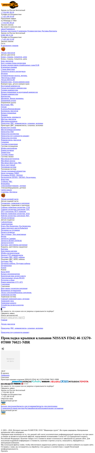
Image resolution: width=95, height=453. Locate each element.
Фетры (3, 236)
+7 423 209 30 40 (7, 16)
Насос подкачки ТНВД (10, 173)
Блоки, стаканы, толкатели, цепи (14, 57)
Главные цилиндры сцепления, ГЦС (15, 209)
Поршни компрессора (9, 94)
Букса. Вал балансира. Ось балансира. (16, 226)
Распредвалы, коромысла (11, 117)
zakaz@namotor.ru (8, 29)
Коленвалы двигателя (9, 111)
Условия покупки (17, 408)
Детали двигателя (8, 324)
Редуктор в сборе (7, 280)
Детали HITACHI (8, 80)
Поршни (4, 115)
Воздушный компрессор (10, 86)
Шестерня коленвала (9, 121)
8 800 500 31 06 (7, 35)
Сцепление (5, 284)
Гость (3, 43)
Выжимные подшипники (11, 290)
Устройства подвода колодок (12, 305)
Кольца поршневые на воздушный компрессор (19, 92)
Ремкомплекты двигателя (11, 140)
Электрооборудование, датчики (13, 186)
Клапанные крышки (9, 67)
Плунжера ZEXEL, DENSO (12, 175)
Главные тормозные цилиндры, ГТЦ (15, 207)
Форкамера (5, 184)
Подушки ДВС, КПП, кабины (13, 257)
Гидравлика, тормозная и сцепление (15, 203)
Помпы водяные (7, 150)
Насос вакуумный (8, 165)
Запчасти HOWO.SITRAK (11, 241)
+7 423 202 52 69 (7, 39)
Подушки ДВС (7, 261)
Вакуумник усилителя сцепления (14, 288)
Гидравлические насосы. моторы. (14, 76)
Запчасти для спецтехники (46, 406)
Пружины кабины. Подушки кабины (15, 263)
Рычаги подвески (8, 232)
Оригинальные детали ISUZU (13, 278)
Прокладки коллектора (10, 134)
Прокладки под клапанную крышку (15, 136)
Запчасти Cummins (8, 238)
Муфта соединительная (10, 253)
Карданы (4, 249)
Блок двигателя (7, 61)
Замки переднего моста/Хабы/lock (14, 228)
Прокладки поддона (9, 138)
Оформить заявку (8, 313)
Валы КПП (5, 272)
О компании (6, 408)
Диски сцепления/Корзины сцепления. (16, 292)
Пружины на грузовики (10, 230)
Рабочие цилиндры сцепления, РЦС (15, 216)
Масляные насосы (8, 161)
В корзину (5, 373)
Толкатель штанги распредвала (13, 71)
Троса (3, 307)
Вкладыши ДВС (7, 105)
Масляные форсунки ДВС (11, 163)
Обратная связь (7, 399)
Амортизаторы (7, 224)
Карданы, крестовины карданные (14, 245)
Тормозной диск (7, 301)
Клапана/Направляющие (10, 109)
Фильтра (4, 73)
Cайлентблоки (6, 222)
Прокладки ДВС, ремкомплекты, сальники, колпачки (22, 123)
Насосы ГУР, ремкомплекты (12, 255)
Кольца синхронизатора (10, 274)
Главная (4, 320)
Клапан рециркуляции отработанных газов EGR (20, 65)
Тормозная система (8, 295)
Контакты (36, 408)
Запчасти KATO (7, 243)
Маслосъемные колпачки (11, 130)
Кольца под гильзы (8, 127)
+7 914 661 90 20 (7, 12)
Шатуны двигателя (8, 119)
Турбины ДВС (6, 181)
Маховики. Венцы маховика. (12, 98)
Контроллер (5, 96)
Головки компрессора (9, 90)
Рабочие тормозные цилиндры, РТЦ (15, 214)
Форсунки (5, 179)
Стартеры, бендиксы (9, 192)
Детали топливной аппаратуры (13, 171)
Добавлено (5, 375)
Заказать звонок (7, 25)
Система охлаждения (9, 144)
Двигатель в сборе (8, 78)
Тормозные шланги (8, 303)
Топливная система (8, 167)
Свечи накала (6, 190)
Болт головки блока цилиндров (13, 63)
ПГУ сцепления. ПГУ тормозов (13, 211)
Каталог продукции (9, 406)
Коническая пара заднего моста (13, 276)
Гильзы (4, 107)
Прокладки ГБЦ (7, 132)
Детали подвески (7, 218)
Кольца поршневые (8, 113)
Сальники (5, 142)
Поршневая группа (8, 100)
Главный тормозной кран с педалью (15, 299)
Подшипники (6, 265)
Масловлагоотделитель (10, 159)
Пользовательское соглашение (51, 408)
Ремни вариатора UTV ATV (12, 282)
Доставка (28, 408)
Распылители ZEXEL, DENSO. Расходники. (18, 177)
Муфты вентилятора (9, 148)
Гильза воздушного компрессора (14, 88)
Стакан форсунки (8, 69)
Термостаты (5, 152)
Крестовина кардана (9, 251)
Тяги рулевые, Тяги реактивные (13, 234)
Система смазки (7, 154)
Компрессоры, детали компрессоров (15, 82)
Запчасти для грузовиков (26, 406)
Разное (3, 268)
